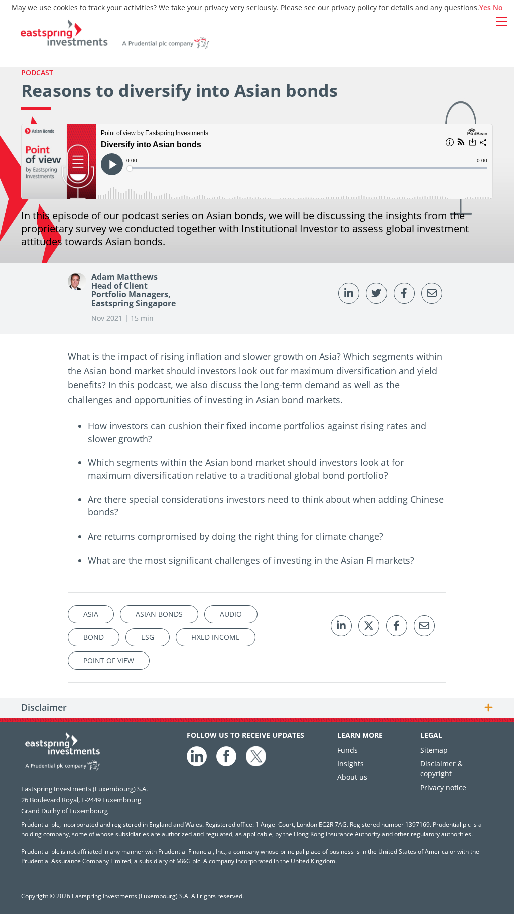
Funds (347, 750)
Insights (350, 763)
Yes (485, 7)
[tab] (257, 708)
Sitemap (434, 750)
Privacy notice (443, 787)
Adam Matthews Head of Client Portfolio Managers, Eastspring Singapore (133, 290)
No (498, 7)
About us (352, 777)
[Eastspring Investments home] (254, 36)
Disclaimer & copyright (441, 768)
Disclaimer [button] (44, 708)
